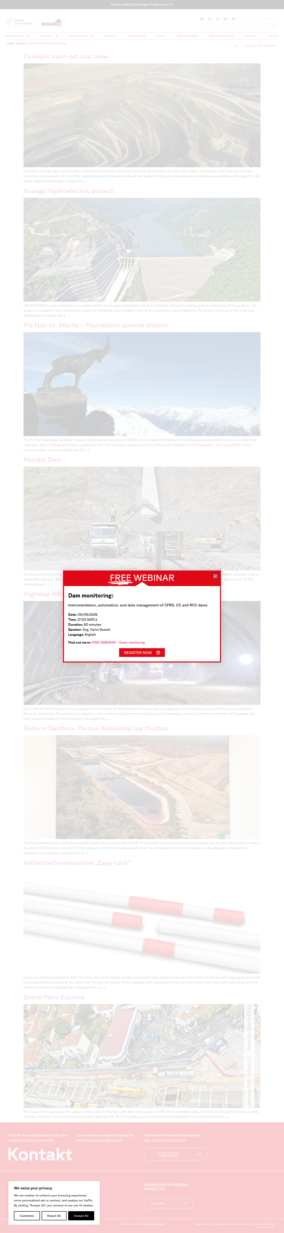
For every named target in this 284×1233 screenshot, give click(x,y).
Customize (27, 1215)
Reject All (54, 1215)
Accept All (81, 1215)
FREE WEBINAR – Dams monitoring (118, 642)
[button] (215, 576)
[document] (142, 616)
